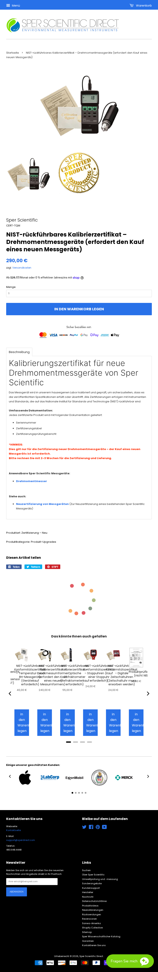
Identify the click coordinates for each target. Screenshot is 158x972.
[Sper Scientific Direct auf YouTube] (104, 828)
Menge (11, 287)
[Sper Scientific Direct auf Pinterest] (97, 828)
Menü (15, 5)
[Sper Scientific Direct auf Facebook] (91, 828)
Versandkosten (21, 267)
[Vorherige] (10, 693)
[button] (10, 776)
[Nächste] (148, 693)
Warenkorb (143, 5)
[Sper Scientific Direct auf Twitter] (84, 828)
